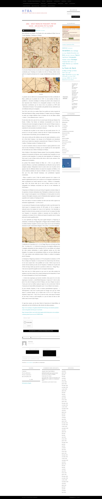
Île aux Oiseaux (71, 79)
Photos (43, 1)
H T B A (27, 11)
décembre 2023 (65, 422)
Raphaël (38, 27)
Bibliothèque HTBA (35, 5)
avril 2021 (63, 469)
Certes (68, 59)
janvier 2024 (64, 421)
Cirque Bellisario (51, 371)
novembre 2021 (65, 456)
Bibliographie (49, 1)
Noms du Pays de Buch (66, 142)
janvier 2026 (64, 383)
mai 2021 (63, 467)
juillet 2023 (64, 431)
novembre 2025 (65, 387)
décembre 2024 (65, 403)
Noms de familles (65, 138)
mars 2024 (64, 419)
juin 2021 (63, 465)
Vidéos (66, 3)
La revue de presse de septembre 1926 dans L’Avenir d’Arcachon (75, 93)
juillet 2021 (64, 463)
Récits (63, 147)
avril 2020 (64, 490)
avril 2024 (64, 417)
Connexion (24, 371)
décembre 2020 (65, 476)
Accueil (24, 1)
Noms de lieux (65, 140)
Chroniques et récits (52, 3)
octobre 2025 (64, 389)
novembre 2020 (65, 478)
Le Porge (69, 70)
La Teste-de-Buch (69, 68)
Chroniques (64, 127)
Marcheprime (74, 74)
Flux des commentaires (26, 374)
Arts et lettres (65, 118)
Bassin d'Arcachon (71, 53)
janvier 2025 (64, 401)
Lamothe (75, 63)
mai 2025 (63, 394)
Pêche (74, 76)
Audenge (75, 50)
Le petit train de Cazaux (51, 381)
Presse (71, 76)
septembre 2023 (65, 428)
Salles (68, 78)
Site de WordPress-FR (26, 376)
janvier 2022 (64, 453)
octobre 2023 (64, 426)
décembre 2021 (65, 454)
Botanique (64, 124)
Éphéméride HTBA (66, 133)
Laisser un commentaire (47, 27)
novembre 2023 (65, 424)
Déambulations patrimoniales (34, 1)
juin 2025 (63, 392)
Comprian (64, 61)
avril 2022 (64, 447)
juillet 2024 (64, 412)
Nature (69, 1)
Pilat (69, 76)
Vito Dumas (49, 376)
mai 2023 (63, 435)
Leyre (63, 72)
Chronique (74, 59)
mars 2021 (64, 471)
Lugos (66, 72)
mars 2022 (64, 449)
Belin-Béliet (68, 55)
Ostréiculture (65, 76)
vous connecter (30, 362)
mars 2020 (64, 492)
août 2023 (64, 430)
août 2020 (64, 483)
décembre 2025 (65, 385)
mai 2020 (63, 488)
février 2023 (64, 438)
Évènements (43, 5)
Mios (78, 74)
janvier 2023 (64, 440)
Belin (63, 55)
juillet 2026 (64, 373)
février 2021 (64, 472)
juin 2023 (63, 433)
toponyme (64, 152)
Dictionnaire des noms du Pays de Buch (31, 3)
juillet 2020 (64, 485)
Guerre (72, 61)
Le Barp (64, 70)
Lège (69, 72)
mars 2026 (64, 380)
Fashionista (72, 497)
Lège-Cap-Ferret (67, 74)
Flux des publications (26, 373)
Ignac (72, 63)
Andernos (64, 48)
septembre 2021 (65, 460)
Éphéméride (64, 79)
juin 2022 (63, 444)
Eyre (69, 61)
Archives (64, 117)
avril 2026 (64, 378)
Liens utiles (43, 3)
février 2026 (64, 381)
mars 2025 (64, 397)
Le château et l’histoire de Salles (74, 107)
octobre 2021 (64, 458)
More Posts (31, 343)
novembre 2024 (65, 405)
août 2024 (64, 410)
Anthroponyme (70, 48)
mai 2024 (63, 415)
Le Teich (74, 70)
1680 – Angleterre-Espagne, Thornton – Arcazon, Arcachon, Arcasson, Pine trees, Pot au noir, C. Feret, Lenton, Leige (48, 353)
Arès (71, 50)
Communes (64, 1)
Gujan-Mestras (66, 63)
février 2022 (64, 451)
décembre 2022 (65, 442)
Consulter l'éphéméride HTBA (68, 44)
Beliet (78, 53)
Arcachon (34, 337)
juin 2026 (63, 374)
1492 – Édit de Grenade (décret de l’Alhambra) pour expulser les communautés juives (51, 379)
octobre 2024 (64, 406)
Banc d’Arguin (64, 53)
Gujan (75, 61)
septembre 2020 (65, 481)
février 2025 (64, 399)
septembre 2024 (65, 408)
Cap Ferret (65, 57)
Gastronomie (72, 3)
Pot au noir (38, 337)
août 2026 (64, 371)
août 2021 (64, 462)
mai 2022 (63, 446)
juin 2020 (63, 487)
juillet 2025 (64, 390)
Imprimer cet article (40, 30)
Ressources (60, 3)
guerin (43, 377)
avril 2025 (64, 396)
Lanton (64, 65)
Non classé (64, 143)
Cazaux (64, 59)
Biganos (77, 55)
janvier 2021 (64, 474)
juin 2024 (63, 414)
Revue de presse (51, 5)
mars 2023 (64, 437)
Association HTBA (26, 5)
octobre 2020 (64, 479)
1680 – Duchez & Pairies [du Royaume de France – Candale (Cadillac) (33, 352)
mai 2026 (63, 376)
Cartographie (57, 1)
